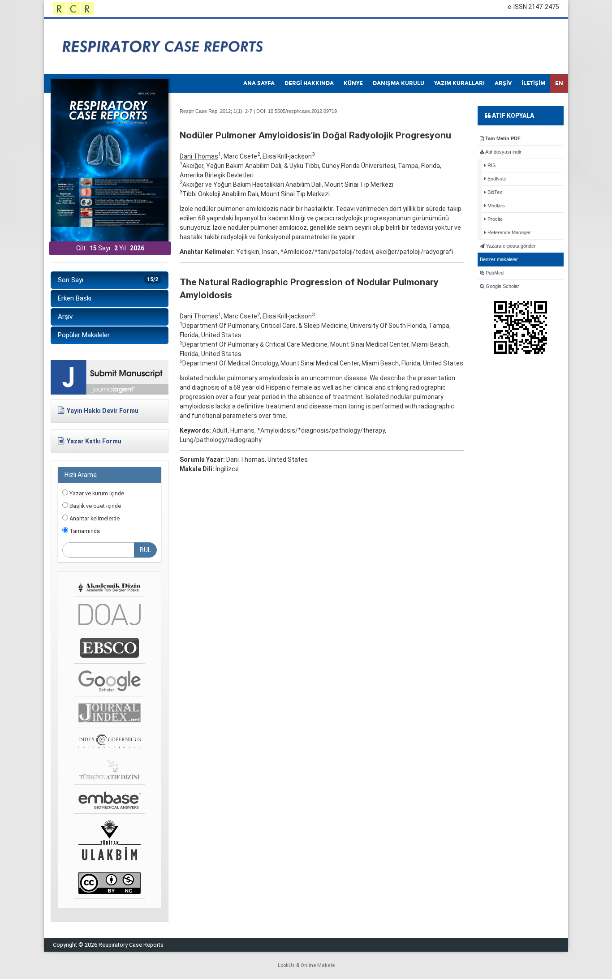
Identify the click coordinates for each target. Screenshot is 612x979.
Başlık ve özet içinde (94, 505)
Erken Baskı (74, 298)
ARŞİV (503, 83)
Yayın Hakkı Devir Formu (102, 410)
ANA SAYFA (259, 83)
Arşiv (65, 317)
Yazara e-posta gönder (510, 246)
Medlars (495, 205)
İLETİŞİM (533, 83)
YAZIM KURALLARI (459, 83)
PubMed (494, 272)
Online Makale (318, 965)
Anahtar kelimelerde (94, 518)
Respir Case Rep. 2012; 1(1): (212, 111)
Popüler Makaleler (84, 335)
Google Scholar (501, 286)
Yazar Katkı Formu (94, 441)
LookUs (286, 965)
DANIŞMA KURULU (398, 83)
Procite (494, 219)
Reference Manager (508, 232)
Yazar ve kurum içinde (96, 493)
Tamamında (84, 531)
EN (559, 83)
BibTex (494, 192)
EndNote (496, 178)
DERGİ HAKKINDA (309, 83)
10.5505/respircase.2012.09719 (302, 111)
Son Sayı (108, 280)
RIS (491, 165)
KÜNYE (353, 83)
